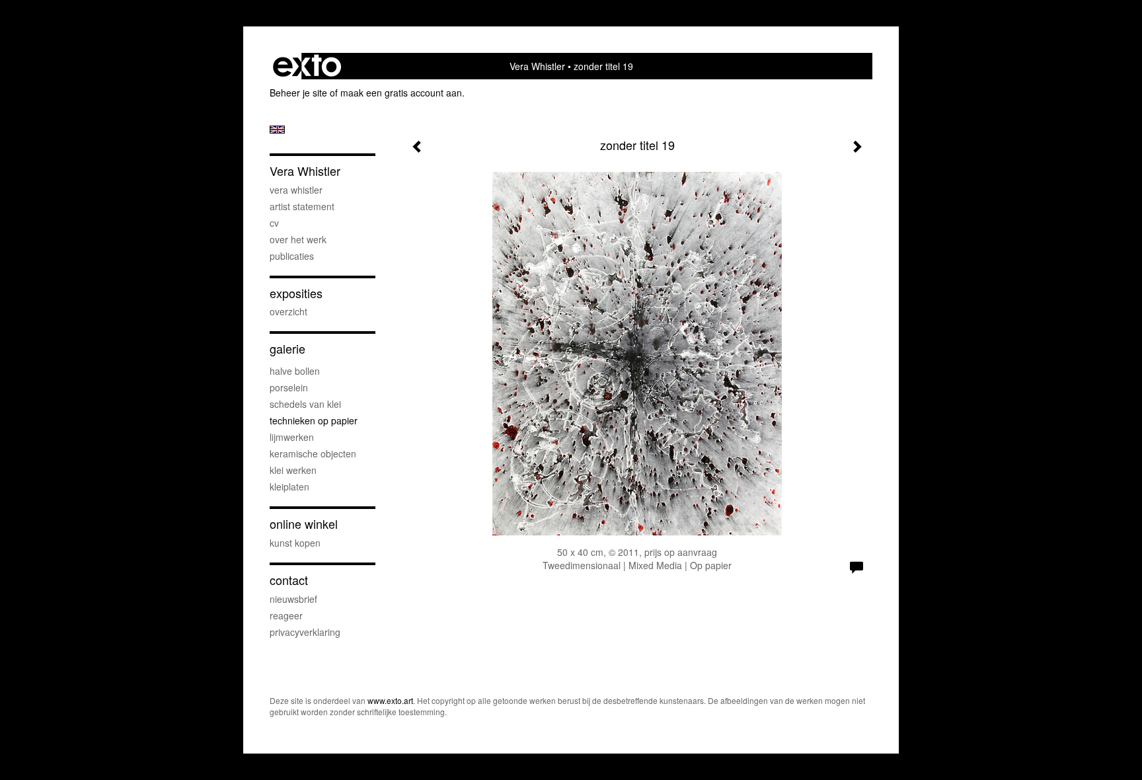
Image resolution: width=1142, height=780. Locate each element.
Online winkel (304, 524)
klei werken (293, 470)
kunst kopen (295, 542)
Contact (289, 580)
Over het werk (298, 239)
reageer (286, 615)
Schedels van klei (305, 403)
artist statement (302, 206)
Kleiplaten (289, 486)
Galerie (287, 348)
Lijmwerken (292, 437)
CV (274, 222)
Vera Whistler (537, 66)
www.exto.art (390, 700)
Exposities (296, 293)
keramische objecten (313, 453)
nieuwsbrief (293, 598)
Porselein (289, 387)
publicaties (292, 255)
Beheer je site (298, 92)
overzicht (288, 311)
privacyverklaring (305, 632)
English (277, 130)
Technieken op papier (314, 420)
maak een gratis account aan (401, 92)
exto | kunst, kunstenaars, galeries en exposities (307, 66)
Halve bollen (295, 370)
